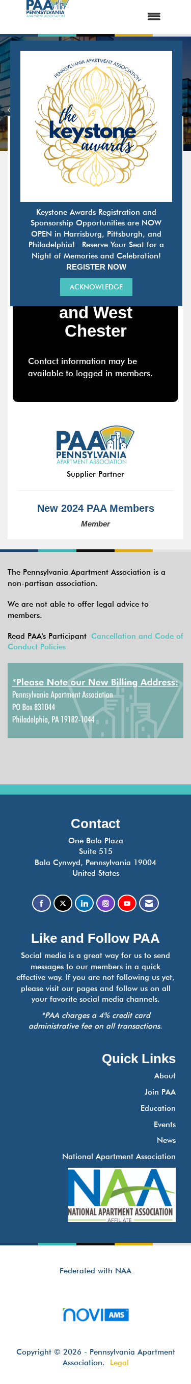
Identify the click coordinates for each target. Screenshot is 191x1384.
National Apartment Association (119, 1156)
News (166, 1140)
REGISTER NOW (96, 266)
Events (165, 1124)
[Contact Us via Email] (149, 903)
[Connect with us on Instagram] (105, 903)
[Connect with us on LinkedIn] (84, 903)
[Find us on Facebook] (41, 903)
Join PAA (160, 1092)
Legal (119, 1362)
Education (158, 1108)
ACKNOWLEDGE (96, 287)
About (165, 1075)
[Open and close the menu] (125, 17)
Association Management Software (96, 1327)
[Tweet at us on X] (62, 903)
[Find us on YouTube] (127, 903)
